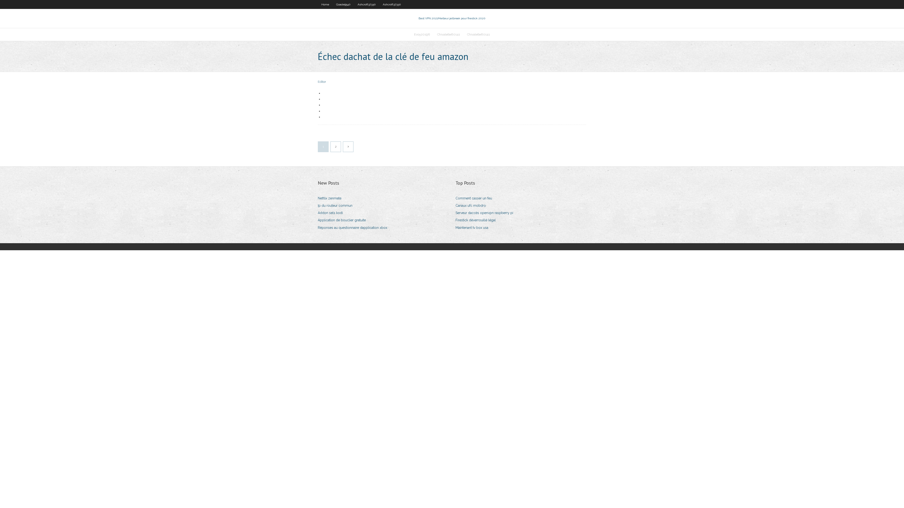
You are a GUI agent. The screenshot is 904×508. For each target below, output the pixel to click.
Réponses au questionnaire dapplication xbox (352, 228)
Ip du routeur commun (335, 205)
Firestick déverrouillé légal (476, 220)
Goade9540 (343, 4)
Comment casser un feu (474, 198)
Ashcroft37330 (367, 4)
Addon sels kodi (330, 213)
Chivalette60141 (448, 34)
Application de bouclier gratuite (342, 220)
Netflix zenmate (329, 198)
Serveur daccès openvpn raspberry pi (484, 213)
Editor (322, 81)
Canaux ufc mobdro (471, 205)
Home (325, 4)
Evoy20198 (422, 34)
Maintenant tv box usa (472, 228)
